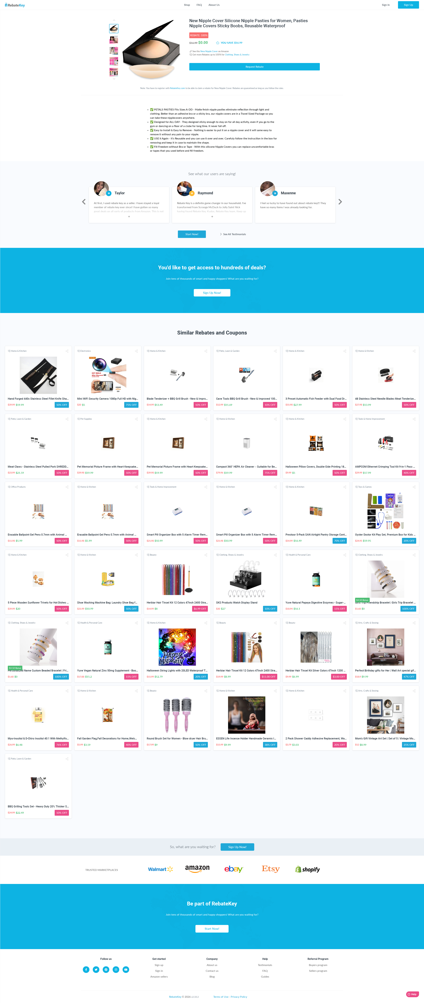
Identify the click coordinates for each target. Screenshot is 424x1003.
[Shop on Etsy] (271, 871)
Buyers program (318, 964)
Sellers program (318, 970)
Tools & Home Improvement (371, 419)
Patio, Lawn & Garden (229, 351)
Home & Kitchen (18, 351)
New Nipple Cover (209, 51)
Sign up (159, 964)
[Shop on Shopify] (307, 871)
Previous (84, 201)
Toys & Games (365, 486)
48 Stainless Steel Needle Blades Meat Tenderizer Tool (388, 398)
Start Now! (192, 234)
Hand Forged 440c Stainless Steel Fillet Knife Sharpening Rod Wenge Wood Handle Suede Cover (65, 398)
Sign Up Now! (212, 292)
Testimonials (265, 964)
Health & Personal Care (300, 554)
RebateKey (175, 996)
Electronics (85, 351)
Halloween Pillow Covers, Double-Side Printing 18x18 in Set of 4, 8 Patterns (330, 466)
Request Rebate (255, 66)
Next (340, 201)
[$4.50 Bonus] (385, 579)
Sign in (159, 970)
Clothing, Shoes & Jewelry (237, 54)
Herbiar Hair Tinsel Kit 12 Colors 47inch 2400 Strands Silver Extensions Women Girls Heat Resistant (206, 602)
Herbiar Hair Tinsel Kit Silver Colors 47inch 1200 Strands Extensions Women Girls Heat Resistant (343, 670)
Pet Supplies (86, 419)
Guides (265, 976)
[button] (67, 351)
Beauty (153, 554)
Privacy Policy (239, 996)
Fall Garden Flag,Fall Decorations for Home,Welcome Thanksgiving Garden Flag (124, 738)
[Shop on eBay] (234, 871)
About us (212, 964)
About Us (214, 4)
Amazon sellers (159, 976)
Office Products (18, 486)
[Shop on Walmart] (160, 871)
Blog (212, 976)
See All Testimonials (234, 234)
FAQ (199, 4)
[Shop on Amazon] (197, 871)
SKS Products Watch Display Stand (236, 602)
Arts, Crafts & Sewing (368, 622)
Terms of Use (220, 996)
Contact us (212, 970)
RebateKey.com (177, 88)
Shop (187, 4)
